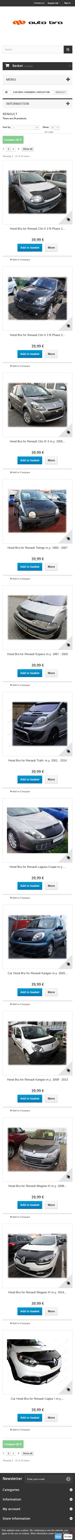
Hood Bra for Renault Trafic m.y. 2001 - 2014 (37, 760)
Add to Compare (21, 259)
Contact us (39, 3)
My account (11, 1509)
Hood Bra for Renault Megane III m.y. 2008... (37, 1186)
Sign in (67, 3)
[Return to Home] (6, 92)
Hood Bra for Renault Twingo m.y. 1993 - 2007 (38, 547)
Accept (68, 1536)
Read (58, 1536)
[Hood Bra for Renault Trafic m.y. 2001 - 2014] (37, 724)
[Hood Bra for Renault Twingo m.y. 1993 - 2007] (37, 511)
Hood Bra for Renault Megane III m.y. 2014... (37, 1292)
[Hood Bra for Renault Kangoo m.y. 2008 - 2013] (37, 1043)
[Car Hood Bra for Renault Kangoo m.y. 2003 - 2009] (37, 936)
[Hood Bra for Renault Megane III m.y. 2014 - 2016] (37, 1255)
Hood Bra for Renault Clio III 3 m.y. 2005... (37, 441)
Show (46, 127)
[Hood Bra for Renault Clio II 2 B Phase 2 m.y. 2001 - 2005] (37, 298)
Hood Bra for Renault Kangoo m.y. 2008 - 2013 (37, 1079)
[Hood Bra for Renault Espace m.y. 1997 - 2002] (37, 617)
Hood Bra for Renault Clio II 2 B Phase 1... (37, 228)
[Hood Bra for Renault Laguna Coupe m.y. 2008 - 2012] (37, 830)
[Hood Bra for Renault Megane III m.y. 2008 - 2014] (37, 1149)
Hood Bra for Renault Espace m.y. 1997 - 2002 (37, 654)
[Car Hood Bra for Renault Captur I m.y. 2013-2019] (37, 1362)
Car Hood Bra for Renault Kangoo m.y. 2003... (38, 973)
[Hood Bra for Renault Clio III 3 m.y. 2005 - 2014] (37, 404)
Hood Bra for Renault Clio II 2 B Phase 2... (37, 335)
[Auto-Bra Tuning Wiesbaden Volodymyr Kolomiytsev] (37, 23)
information (17, 103)
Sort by (6, 127)
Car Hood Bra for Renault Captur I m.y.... (37, 1398)
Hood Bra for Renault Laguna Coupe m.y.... (38, 867)
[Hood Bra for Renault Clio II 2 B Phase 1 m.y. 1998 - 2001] (37, 192)
